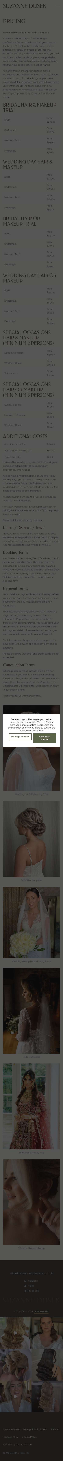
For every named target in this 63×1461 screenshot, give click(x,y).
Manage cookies (20, 736)
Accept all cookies (44, 738)
